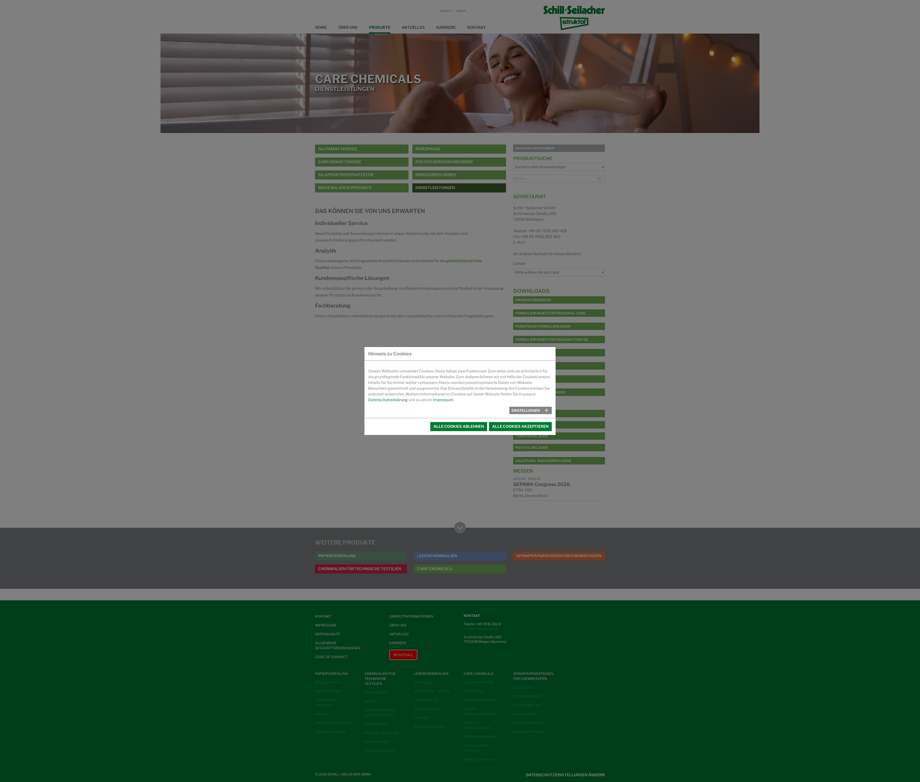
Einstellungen (526, 410)
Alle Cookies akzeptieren (520, 426)
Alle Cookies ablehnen (458, 426)
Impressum (443, 400)
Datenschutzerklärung (388, 400)
